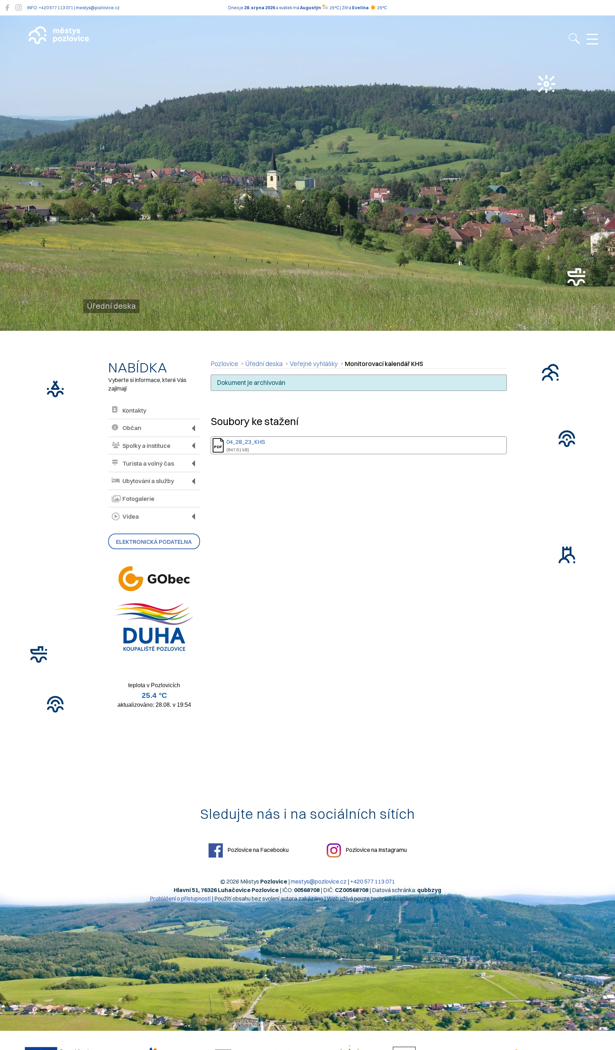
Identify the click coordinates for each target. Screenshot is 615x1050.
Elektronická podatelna (154, 541)
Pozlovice (224, 363)
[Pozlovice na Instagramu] (18, 7)
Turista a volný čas (148, 463)
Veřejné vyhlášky (314, 363)
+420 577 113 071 (372, 881)
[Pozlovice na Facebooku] (7, 7)
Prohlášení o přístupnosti (180, 898)
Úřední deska (264, 363)
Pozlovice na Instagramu (376, 849)
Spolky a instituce (146, 445)
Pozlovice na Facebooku (257, 849)
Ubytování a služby (148, 480)
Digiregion (452, 898)
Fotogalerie (138, 498)
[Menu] (592, 39)
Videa (130, 516)
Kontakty (134, 410)
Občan (131, 427)
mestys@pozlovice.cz (319, 881)
